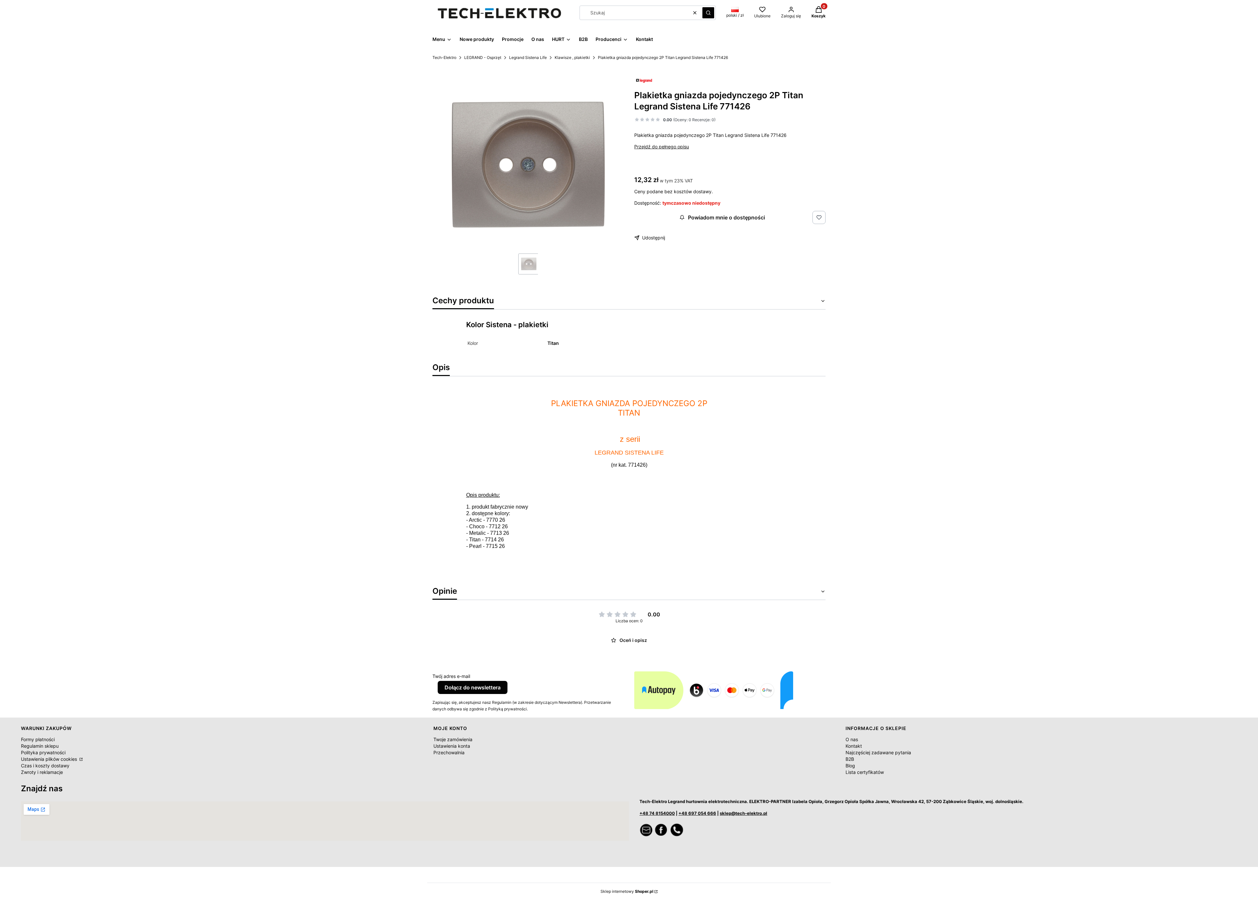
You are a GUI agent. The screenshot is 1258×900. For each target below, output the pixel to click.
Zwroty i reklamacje (42, 772)
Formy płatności (38, 739)
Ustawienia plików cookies (49, 759)
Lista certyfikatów (865, 772)
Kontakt (854, 746)
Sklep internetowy (626, 891)
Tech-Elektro (444, 57)
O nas (852, 739)
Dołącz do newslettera (473, 687)
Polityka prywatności (43, 752)
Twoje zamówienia (452, 739)
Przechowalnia (449, 752)
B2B (850, 759)
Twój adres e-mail (451, 676)
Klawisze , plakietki (572, 57)
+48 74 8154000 (657, 813)
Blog (850, 765)
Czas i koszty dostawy (45, 765)
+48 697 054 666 (697, 813)
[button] (708, 12)
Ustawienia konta (451, 746)
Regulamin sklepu (40, 746)
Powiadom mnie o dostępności (726, 217)
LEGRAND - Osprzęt (482, 57)
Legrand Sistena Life (528, 57)
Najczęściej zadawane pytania (878, 752)
